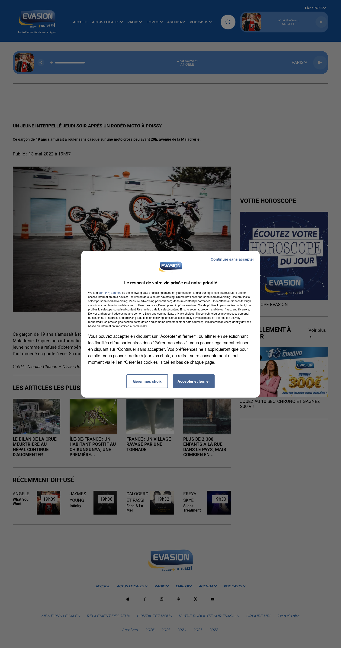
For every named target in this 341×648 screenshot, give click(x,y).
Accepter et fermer (193, 381)
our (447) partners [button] (110, 292)
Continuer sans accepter (232, 259)
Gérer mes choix (147, 381)
